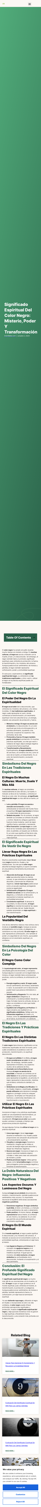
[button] (29, 4)
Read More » (9, 1371)
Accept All (20, 1487)
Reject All (20, 1502)
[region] (20, 1486)
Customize (20, 1494)
